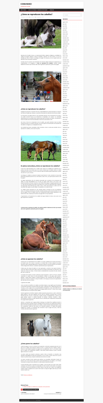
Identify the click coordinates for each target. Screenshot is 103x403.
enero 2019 (65, 185)
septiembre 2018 (66, 193)
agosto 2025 (65, 45)
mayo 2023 (65, 95)
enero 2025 (65, 57)
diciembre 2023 (66, 81)
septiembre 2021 (66, 127)
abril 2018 (65, 203)
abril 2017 (65, 227)
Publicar (52, 9)
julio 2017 (65, 221)
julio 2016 (65, 245)
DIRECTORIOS (23, 9)
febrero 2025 (65, 55)
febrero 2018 (65, 207)
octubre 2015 (65, 262)
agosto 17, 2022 (25, 17)
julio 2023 (65, 91)
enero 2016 (65, 256)
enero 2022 (65, 119)
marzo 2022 (65, 115)
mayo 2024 (65, 71)
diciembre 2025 (66, 38)
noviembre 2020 (66, 147)
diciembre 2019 (66, 163)
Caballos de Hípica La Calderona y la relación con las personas (36, 386)
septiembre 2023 (66, 87)
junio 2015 (65, 270)
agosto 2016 (65, 243)
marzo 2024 (65, 75)
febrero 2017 (65, 231)
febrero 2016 (65, 254)
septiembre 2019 (66, 169)
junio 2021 (65, 133)
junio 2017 (65, 223)
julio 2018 (65, 197)
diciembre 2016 (66, 235)
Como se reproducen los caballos (31, 389)
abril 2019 (65, 179)
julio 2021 (65, 131)
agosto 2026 (65, 22)
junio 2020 (65, 157)
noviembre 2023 (66, 83)
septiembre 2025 (66, 43)
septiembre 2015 (66, 264)
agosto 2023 (65, 89)
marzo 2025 (65, 53)
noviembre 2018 (66, 189)
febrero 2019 (65, 183)
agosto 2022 (65, 105)
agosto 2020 (65, 153)
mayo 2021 (65, 135)
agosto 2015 (65, 266)
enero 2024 (65, 79)
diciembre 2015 (66, 258)
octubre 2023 (65, 85)
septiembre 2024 (66, 65)
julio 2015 (65, 268)
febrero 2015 (65, 278)
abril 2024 (65, 73)
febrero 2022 (65, 117)
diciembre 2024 (66, 59)
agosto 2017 (65, 219)
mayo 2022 (65, 111)
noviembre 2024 (66, 61)
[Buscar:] (72, 15)
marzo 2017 (65, 229)
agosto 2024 (65, 67)
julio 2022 (65, 107)
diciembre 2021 (66, 121)
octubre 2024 (65, 63)
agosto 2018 (65, 195)
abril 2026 (65, 30)
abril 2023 (65, 97)
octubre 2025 (65, 41)
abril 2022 (65, 113)
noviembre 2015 (66, 260)
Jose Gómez (32, 17)
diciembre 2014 (66, 282)
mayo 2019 (65, 177)
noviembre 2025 (66, 40)
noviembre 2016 (66, 237)
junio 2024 (65, 69)
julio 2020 (65, 155)
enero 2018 (65, 209)
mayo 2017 (65, 225)
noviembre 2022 (66, 99)
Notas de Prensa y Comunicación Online (37, 9)
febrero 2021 (65, 141)
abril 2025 (65, 51)
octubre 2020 (65, 149)
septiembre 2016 (66, 241)
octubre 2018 (65, 191)
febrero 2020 (65, 161)
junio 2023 (65, 93)
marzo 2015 (65, 276)
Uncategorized (38, 17)
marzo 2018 (65, 205)
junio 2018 (65, 199)
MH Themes (38, 400)
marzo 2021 (65, 139)
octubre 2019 (65, 167)
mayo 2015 (65, 272)
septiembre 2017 (66, 217)
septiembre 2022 (66, 103)
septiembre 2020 (66, 151)
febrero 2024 (65, 77)
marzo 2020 (65, 159)
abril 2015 (65, 274)
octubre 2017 (65, 215)
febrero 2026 (65, 34)
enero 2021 (65, 143)
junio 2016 (65, 246)
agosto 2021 (65, 129)
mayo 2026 (65, 28)
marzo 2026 (65, 32)
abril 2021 (65, 137)
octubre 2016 (65, 239)
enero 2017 (65, 233)
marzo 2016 (65, 252)
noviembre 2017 (66, 213)
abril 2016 (65, 250)
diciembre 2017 (66, 211)
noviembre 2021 (66, 123)
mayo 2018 (65, 201)
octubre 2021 (65, 125)
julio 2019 (65, 173)
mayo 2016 (65, 249)
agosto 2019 (65, 171)
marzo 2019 (65, 181)
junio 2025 (65, 47)
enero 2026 (65, 36)
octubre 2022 (65, 101)
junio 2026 (65, 26)
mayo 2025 (65, 49)
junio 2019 (65, 175)
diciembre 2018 (66, 187)
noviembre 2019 (66, 165)
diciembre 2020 (66, 145)
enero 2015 (65, 280)
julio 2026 (65, 24)
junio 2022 (65, 109)
